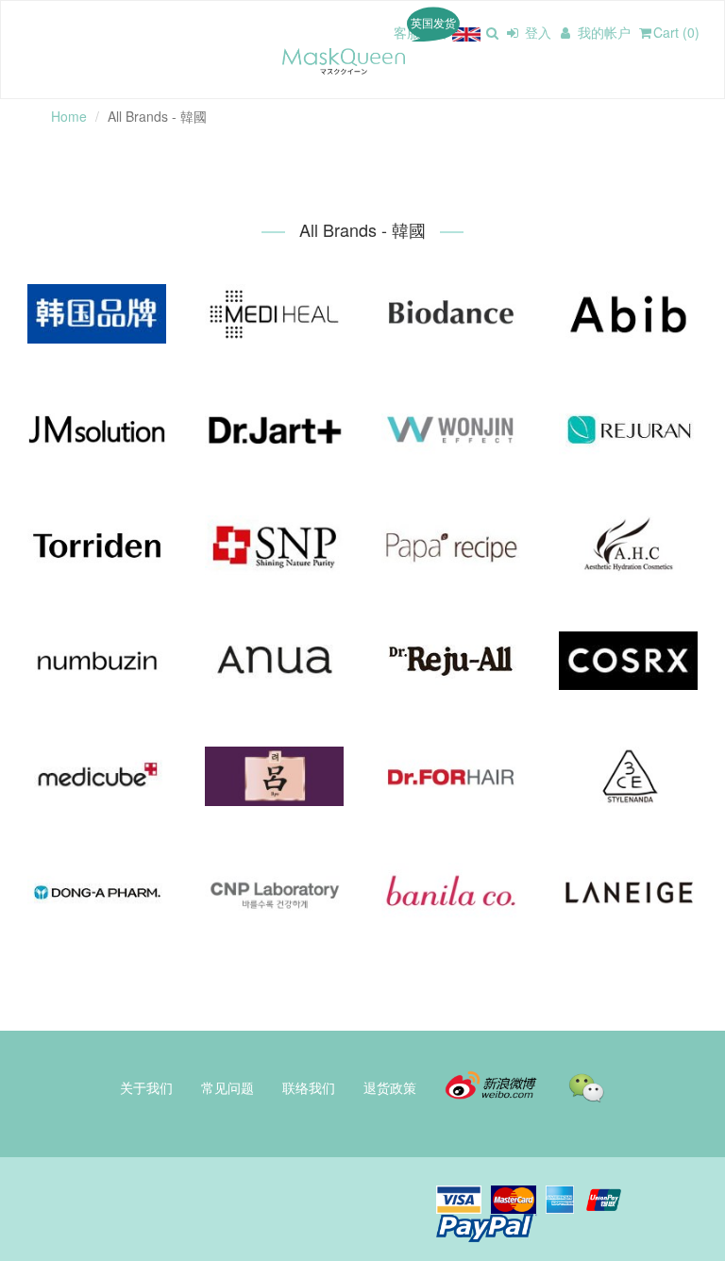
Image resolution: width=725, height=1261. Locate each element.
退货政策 (389, 1087)
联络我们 (308, 1087)
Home (69, 116)
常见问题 (227, 1087)
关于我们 (146, 1087)
